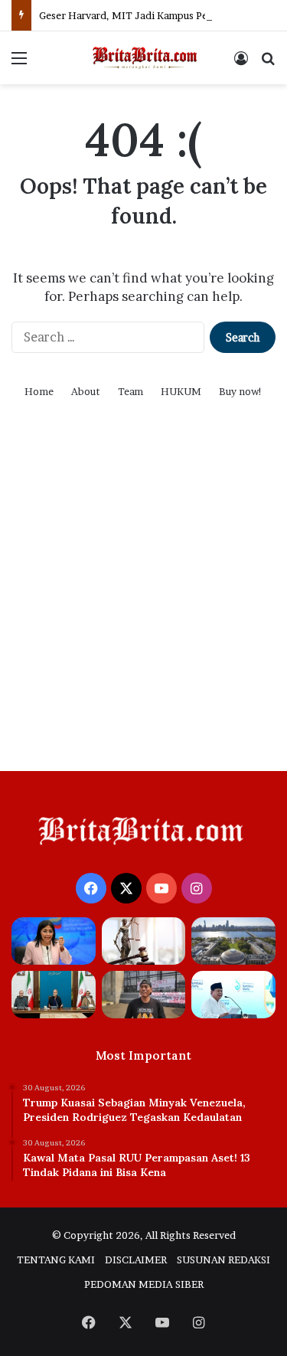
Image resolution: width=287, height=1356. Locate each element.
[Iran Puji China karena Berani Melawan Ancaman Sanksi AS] (53, 994)
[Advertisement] (143, 604)
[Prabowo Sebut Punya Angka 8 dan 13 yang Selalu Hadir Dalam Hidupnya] (233, 994)
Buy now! (241, 391)
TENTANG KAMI (56, 1259)
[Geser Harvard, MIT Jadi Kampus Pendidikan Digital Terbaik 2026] (233, 941)
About (85, 391)
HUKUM (181, 391)
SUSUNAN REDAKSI (223, 1259)
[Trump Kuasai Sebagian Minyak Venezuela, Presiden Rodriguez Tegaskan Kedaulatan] (53, 941)
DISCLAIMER (136, 1259)
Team (130, 391)
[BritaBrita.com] (144, 58)
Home (39, 391)
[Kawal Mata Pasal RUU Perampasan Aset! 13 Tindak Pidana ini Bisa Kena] (144, 941)
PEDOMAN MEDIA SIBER (144, 1284)
